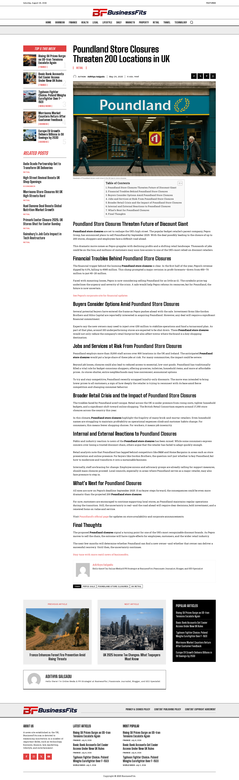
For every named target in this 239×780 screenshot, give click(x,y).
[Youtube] (49, 757)
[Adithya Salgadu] (75, 76)
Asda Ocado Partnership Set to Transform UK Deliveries (42, 166)
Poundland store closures (113, 586)
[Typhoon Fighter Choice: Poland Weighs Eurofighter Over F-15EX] (29, 96)
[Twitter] (200, 76)
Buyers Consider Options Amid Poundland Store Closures (140, 195)
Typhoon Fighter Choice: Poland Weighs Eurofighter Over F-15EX (52, 97)
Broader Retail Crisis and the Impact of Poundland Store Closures (145, 202)
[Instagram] (34, 757)
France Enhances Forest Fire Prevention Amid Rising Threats (57, 657)
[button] (191, 22)
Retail (26, 172)
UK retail (136, 586)
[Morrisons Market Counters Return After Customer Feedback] (29, 117)
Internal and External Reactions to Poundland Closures (139, 206)
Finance (42, 67)
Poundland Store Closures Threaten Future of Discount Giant (142, 187)
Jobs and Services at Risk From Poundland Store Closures (141, 198)
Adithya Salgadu (96, 76)
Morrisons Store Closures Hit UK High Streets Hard (43, 194)
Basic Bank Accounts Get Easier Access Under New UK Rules (51, 77)
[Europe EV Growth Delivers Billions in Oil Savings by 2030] (29, 135)
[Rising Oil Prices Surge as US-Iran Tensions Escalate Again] (29, 60)
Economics (29, 186)
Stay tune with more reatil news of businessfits (100, 554)
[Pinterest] (206, 76)
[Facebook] (194, 76)
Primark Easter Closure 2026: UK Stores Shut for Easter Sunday (43, 222)
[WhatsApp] (213, 76)
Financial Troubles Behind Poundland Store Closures (138, 191)
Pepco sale (89, 586)
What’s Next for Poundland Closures (128, 210)
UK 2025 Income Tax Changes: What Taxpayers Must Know (131, 657)
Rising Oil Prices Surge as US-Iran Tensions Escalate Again (52, 59)
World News (45, 106)
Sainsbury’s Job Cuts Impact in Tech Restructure (42, 236)
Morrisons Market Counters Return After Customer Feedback (52, 116)
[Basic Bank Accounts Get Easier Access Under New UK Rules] (29, 78)
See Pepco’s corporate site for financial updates (100, 295)
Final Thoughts (117, 213)
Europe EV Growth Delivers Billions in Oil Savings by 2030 (51, 134)
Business (43, 124)
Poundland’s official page (94, 516)
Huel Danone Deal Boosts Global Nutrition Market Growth (42, 208)
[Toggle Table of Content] (179, 183)
